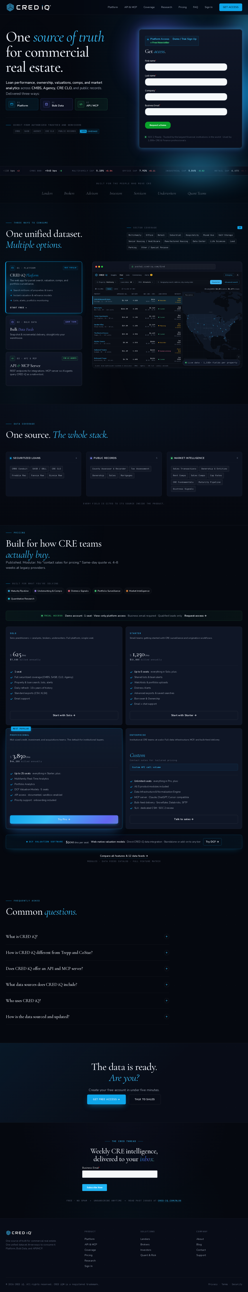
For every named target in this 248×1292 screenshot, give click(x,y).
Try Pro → (64, 819)
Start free (18, 307)
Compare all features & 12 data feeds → (124, 856)
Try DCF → (212, 841)
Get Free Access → (106, 1099)
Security (237, 1284)
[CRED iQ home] (29, 7)
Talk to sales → (184, 819)
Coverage (149, 7)
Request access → (195, 615)
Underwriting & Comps (50, 590)
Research (166, 7)
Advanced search (231, 282)
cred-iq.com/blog (170, 1200)
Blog (199, 1244)
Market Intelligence (139, 590)
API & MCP (130, 7)
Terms (224, 1284)
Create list (216, 282)
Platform (113, 7)
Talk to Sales (145, 1099)
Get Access (231, 7)
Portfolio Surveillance (109, 590)
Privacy (212, 1284)
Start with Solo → (64, 715)
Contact (201, 1250)
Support (201, 1255)
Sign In (209, 7)
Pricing (183, 7)
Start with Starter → (184, 715)
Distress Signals (80, 590)
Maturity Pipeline (20, 590)
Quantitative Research (22, 598)
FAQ (195, 7)
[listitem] (22, 104)
